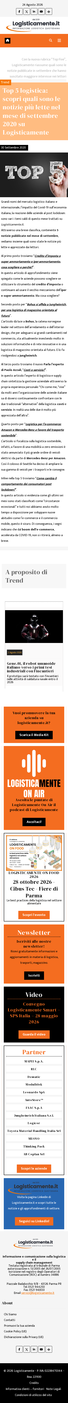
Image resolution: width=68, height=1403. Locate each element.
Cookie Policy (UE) (15, 1331)
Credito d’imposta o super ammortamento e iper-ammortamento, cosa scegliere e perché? (31, 261)
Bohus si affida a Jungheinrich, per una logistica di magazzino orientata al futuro (33, 310)
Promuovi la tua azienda (19, 1325)
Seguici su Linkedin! (34, 1221)
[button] (50, 40)
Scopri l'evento (34, 915)
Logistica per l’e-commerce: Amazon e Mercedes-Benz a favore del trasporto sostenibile (32, 430)
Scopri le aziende (34, 1169)
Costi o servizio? (34, 370)
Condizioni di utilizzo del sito (33, 1395)
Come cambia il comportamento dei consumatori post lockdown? (28, 484)
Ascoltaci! (34, 822)
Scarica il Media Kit (34, 735)
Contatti (9, 1320)
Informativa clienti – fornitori (25, 1389)
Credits (34, 1383)
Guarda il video (34, 1034)
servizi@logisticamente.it (37, 1293)
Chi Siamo (10, 1314)
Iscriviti (34, 975)
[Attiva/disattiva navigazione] (59, 40)
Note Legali (53, 1389)
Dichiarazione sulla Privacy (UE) (23, 1337)
